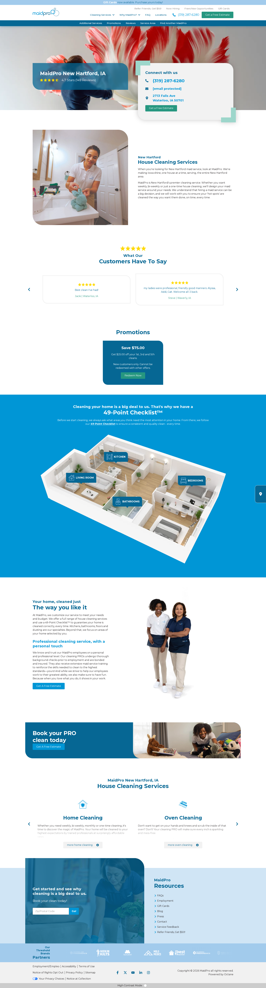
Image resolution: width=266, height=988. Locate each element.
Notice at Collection (79, 978)
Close (205, 490)
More (80, 844)
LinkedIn (141, 972)
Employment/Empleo (46, 966)
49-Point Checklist (103, 423)
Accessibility (69, 966)
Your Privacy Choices (51, 978)
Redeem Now (133, 375)
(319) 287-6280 (188, 15)
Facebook (117, 972)
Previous (29, 289)
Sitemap (90, 972)
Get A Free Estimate (48, 686)
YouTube (133, 972)
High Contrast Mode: (130, 985)
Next (237, 289)
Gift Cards (110, 2)
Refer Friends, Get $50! (147, 8)
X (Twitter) (125, 972)
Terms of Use (87, 966)
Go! (74, 911)
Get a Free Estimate (217, 14)
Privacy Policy (74, 972)
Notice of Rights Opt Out (48, 972)
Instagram (148, 972)
